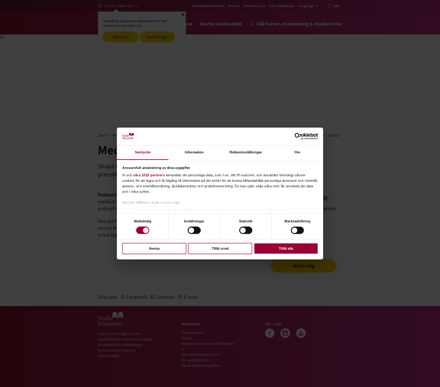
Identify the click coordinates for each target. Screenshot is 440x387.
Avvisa (154, 248)
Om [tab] (297, 152)
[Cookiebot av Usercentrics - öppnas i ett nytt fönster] (298, 136)
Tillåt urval (220, 248)
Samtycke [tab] (143, 152)
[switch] (194, 230)
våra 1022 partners (149, 175)
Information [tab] (194, 152)
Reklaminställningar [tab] (246, 152)
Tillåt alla (286, 248)
